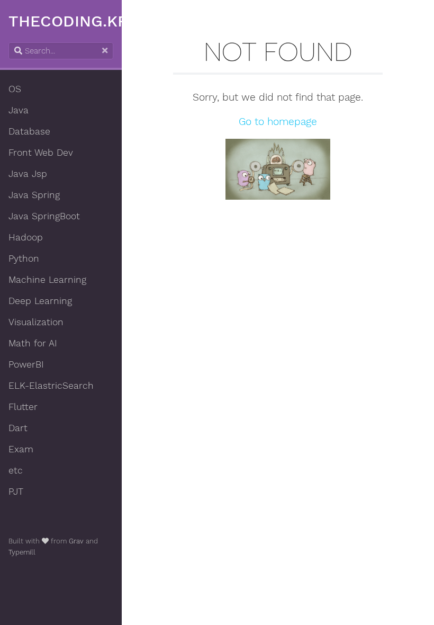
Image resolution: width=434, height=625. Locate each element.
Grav (76, 541)
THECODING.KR (68, 21)
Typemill (21, 552)
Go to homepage (278, 122)
